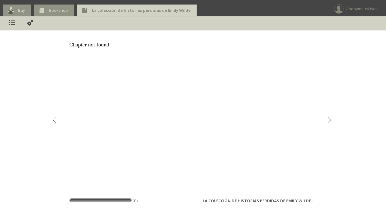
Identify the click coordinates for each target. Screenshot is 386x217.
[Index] (12, 23)
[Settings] (30, 23)
